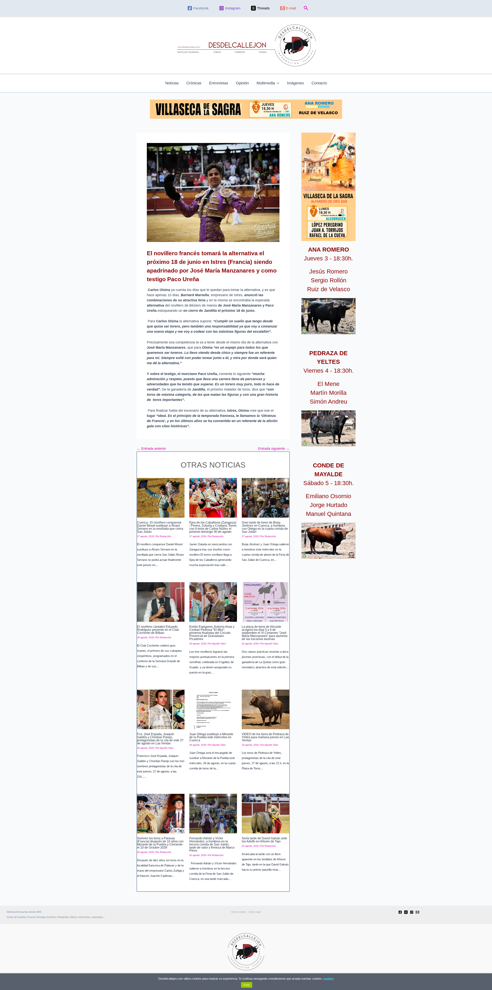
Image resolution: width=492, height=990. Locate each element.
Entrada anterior (151, 448)
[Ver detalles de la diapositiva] (328, 316)
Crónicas (193, 83)
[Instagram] (411, 912)
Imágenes (295, 83)
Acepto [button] (246, 985)
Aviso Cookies (238, 912)
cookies (328, 978)
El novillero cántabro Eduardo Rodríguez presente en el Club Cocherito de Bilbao (158, 629)
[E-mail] (417, 912)
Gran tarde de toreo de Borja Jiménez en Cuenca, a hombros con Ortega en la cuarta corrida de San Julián (265, 527)
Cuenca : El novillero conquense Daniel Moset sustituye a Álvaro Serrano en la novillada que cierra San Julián (160, 527)
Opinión (242, 83)
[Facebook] (400, 912)
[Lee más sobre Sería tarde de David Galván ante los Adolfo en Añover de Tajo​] (265, 813)
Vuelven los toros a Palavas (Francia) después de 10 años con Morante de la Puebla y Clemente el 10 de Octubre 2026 (160, 843)
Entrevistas (218, 83)
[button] (306, 8)
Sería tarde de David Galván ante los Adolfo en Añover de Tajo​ (264, 840)
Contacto (319, 83)
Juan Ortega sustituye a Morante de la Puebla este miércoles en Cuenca (211, 737)
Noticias (172, 83)
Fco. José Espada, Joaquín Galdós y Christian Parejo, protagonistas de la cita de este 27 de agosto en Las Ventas (160, 738)
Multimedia (266, 83)
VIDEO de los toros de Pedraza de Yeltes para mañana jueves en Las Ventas (265, 737)
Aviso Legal (254, 912)
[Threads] (406, 912)
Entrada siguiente (273, 448)
